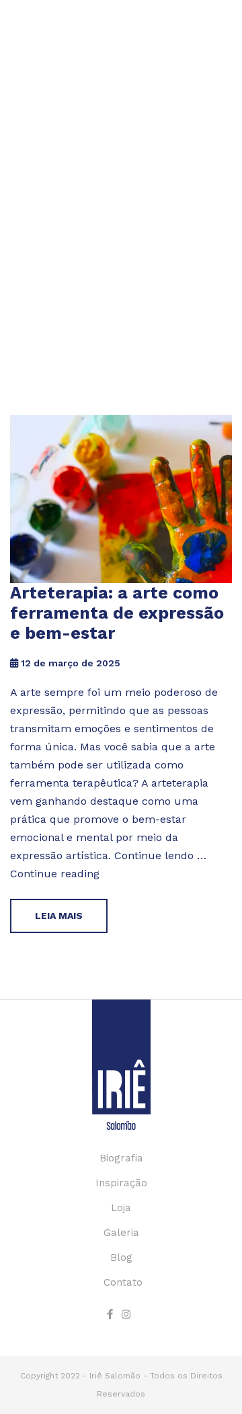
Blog (121, 1257)
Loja (121, 1208)
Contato (123, 1282)
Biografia (121, 1158)
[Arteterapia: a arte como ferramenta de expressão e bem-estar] (121, 499)
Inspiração (121, 1183)
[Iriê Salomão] (40, 65)
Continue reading (54, 873)
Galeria (121, 1233)
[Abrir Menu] (222, 45)
